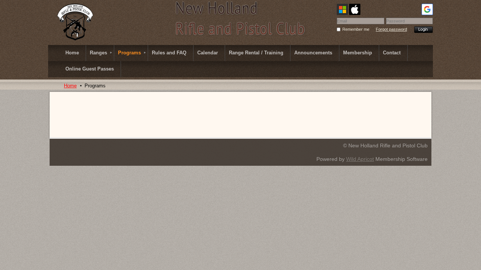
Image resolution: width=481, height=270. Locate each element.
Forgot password (391, 29)
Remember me (355, 29)
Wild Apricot (360, 159)
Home (70, 85)
